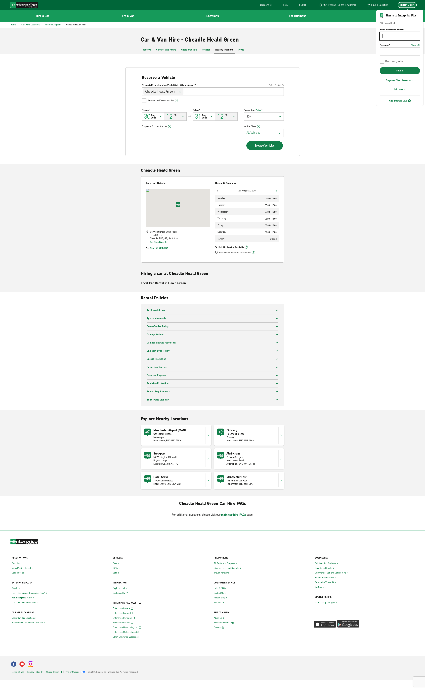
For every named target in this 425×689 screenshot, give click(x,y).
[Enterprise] (24, 5)
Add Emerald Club (398, 100)
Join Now (398, 89)
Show (414, 45)
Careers (267, 5)
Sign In (399, 70)
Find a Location (379, 5)
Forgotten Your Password (398, 80)
